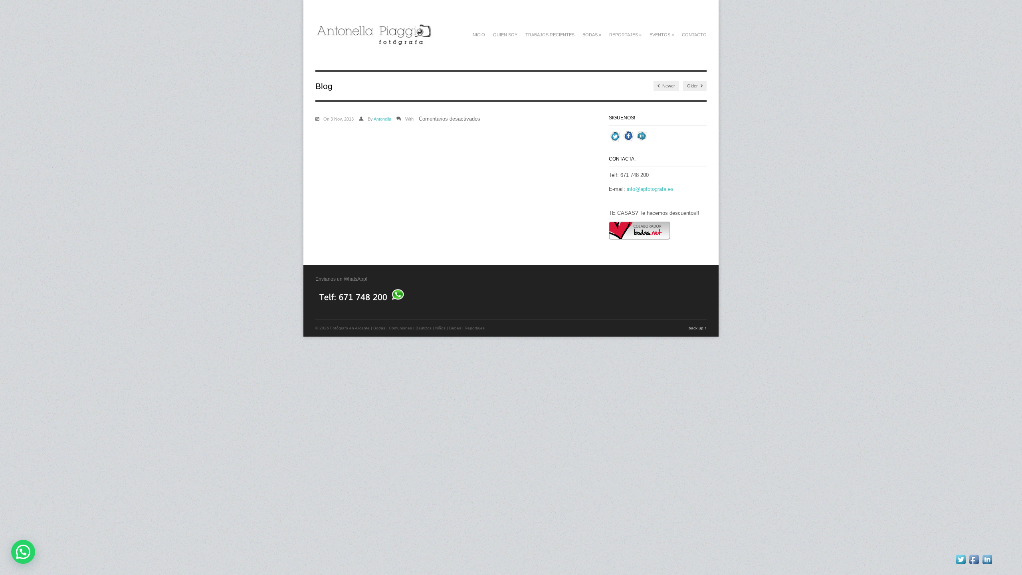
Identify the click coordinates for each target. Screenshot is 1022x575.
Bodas (591, 34)
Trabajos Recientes (549, 34)
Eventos (662, 34)
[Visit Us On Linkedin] (641, 141)
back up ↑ (698, 328)
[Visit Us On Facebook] (628, 141)
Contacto (694, 34)
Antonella (382, 119)
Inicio (478, 34)
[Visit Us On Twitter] (615, 141)
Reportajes (625, 34)
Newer (668, 85)
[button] (23, 552)
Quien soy (505, 34)
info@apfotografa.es (650, 189)
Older (693, 85)
